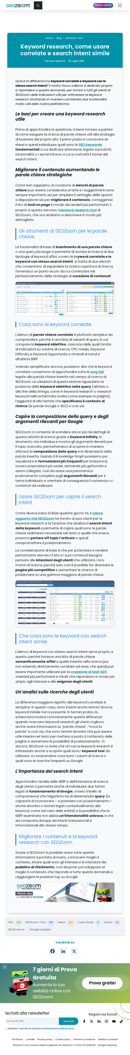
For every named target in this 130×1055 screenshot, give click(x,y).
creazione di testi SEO (89, 672)
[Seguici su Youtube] (114, 1021)
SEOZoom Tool (74, 38)
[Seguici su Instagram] (106, 1021)
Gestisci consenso (108, 1039)
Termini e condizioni (84, 1039)
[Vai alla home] (19, 5)
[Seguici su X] (91, 1021)
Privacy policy (44, 1039)
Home (49, 38)
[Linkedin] (63, 951)
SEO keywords (90, 145)
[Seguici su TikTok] (121, 1021)
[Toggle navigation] (120, 5)
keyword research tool (78, 210)
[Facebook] (52, 951)
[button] (38, 5)
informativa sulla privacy (58, 1028)
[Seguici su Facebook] (84, 1021)
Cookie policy (62, 1039)
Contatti (30, 1039)
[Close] (5, 967)
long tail (97, 372)
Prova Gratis (103, 5)
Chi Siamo (17, 1039)
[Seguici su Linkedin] (99, 1021)
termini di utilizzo (29, 1028)
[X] (74, 951)
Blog (59, 38)
